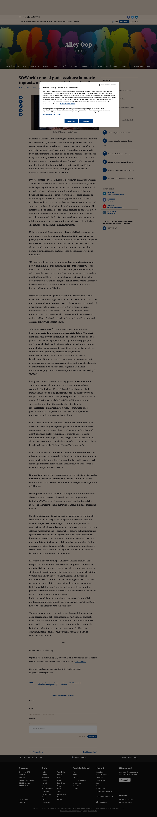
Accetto (86, 121)
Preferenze (71, 121)
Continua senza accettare (108, 85)
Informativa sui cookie (67, 103)
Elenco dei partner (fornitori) (52, 114)
